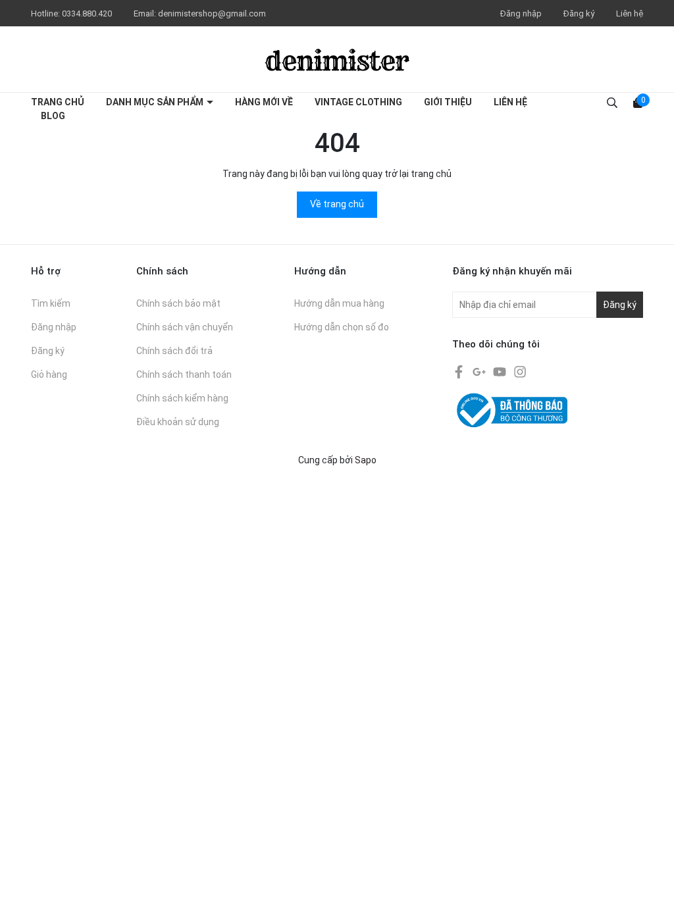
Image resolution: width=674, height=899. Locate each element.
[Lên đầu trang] (651, 876)
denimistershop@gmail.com (212, 13)
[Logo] (337, 59)
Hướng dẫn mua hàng (339, 303)
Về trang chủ (337, 204)
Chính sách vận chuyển (184, 327)
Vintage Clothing (358, 102)
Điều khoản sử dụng (177, 422)
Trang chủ (57, 102)
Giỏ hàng (49, 374)
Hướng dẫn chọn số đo (341, 327)
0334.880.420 (88, 13)
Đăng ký (578, 13)
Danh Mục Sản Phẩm (155, 102)
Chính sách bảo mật (178, 303)
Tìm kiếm (50, 303)
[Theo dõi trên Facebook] (459, 371)
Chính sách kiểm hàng (182, 398)
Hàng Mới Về (264, 102)
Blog (53, 116)
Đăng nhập (521, 13)
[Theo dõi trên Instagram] (520, 371)
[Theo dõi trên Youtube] (500, 371)
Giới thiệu (448, 102)
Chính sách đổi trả (174, 351)
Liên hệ (629, 13)
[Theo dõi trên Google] (480, 371)
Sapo (365, 460)
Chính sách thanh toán (184, 374)
